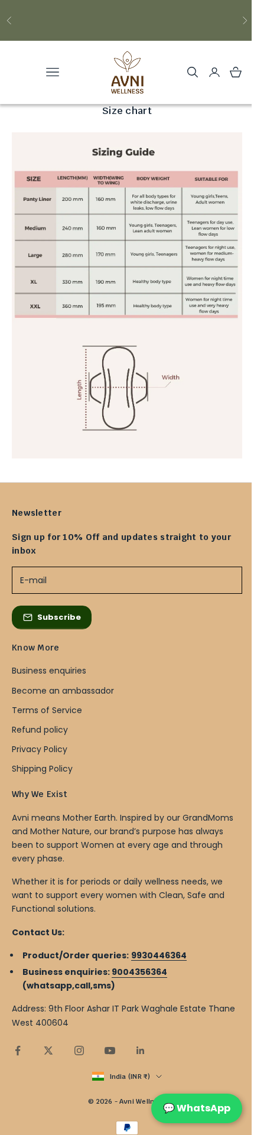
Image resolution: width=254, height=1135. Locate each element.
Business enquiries (49, 671)
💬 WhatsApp (196, 1108)
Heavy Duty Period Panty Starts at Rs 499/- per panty (127, 20)
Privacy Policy (39, 749)
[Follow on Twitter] (48, 1050)
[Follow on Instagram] (79, 1050)
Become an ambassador (63, 691)
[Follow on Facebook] (18, 1050)
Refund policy (40, 730)
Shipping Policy (42, 769)
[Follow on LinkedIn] (140, 1050)
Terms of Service (47, 710)
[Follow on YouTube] (110, 1050)
